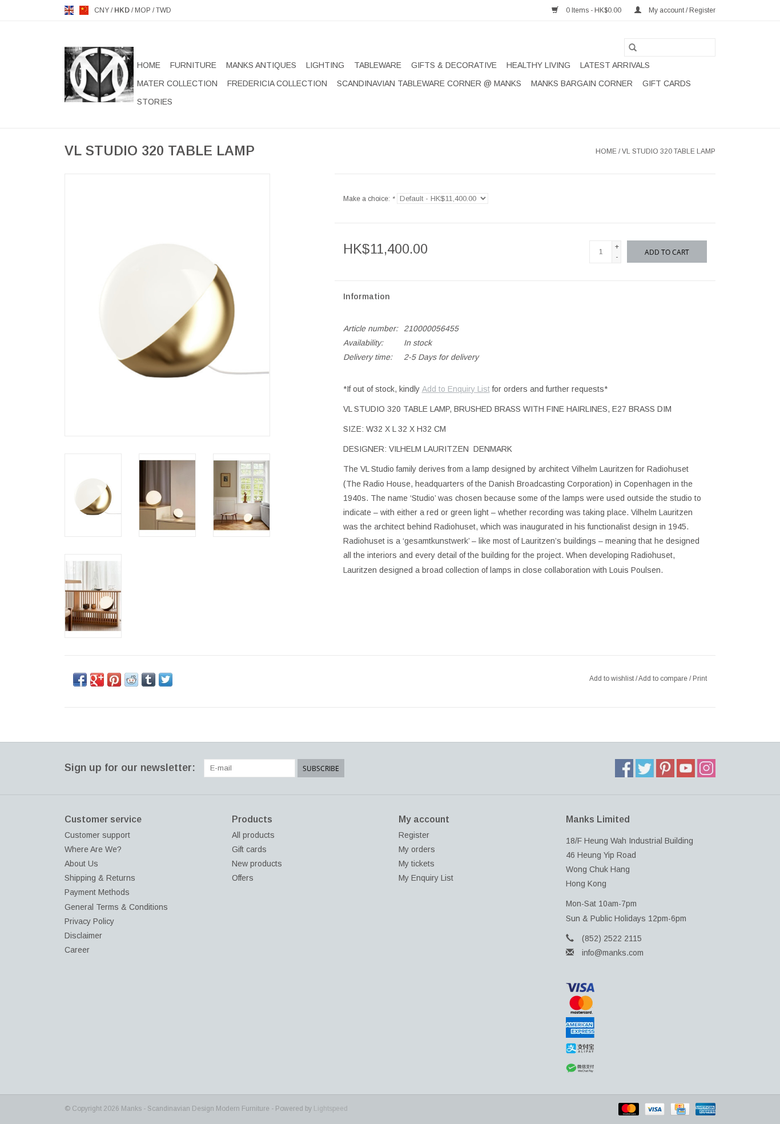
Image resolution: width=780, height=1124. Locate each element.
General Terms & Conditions (116, 907)
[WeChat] (641, 1068)
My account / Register (681, 10)
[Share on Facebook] (80, 680)
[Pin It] (114, 680)
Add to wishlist (612, 679)
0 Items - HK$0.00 (593, 10)
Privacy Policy (89, 921)
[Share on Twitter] (165, 680)
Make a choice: (369, 199)
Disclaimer (83, 935)
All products (253, 835)
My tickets (417, 863)
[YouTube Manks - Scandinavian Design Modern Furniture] (686, 768)
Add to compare (663, 679)
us (84, 10)
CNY (102, 10)
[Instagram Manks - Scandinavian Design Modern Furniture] (706, 768)
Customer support (97, 835)
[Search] (632, 47)
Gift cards (666, 83)
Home (148, 65)
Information (366, 296)
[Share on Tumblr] (148, 680)
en (69, 10)
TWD (163, 10)
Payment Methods (97, 892)
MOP (143, 10)
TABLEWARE (377, 65)
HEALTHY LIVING (538, 65)
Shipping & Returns (100, 877)
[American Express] (641, 1027)
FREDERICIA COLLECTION (277, 83)
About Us (81, 863)
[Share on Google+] (97, 680)
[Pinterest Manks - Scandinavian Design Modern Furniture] (665, 768)
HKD (122, 10)
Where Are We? (93, 849)
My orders (417, 849)
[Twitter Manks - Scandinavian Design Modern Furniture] (645, 768)
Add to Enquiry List (456, 389)
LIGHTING (325, 65)
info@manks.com (613, 952)
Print (700, 679)
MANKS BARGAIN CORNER (582, 83)
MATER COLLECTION (177, 83)
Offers (243, 877)
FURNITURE (193, 65)
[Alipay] (641, 1048)
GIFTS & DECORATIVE (454, 65)
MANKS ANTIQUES (261, 65)
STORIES (154, 101)
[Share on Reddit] (131, 680)
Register (414, 835)
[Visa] (641, 987)
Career (77, 949)
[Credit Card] (678, 1109)
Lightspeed (330, 1109)
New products (257, 863)
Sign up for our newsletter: (130, 767)
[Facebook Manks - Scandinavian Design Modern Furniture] (624, 768)
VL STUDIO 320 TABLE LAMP (668, 151)
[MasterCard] (641, 1004)
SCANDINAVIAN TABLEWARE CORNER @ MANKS (429, 83)
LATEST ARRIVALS (615, 65)
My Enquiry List (426, 877)
